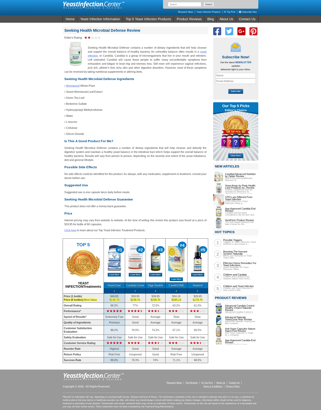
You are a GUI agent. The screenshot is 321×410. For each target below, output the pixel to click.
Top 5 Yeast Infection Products (148, 19)
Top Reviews (191, 382)
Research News (185, 12)
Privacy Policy (233, 386)
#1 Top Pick (229, 12)
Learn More (114, 275)
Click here (70, 230)
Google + (241, 31)
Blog (210, 19)
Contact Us (247, 19)
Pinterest (253, 31)
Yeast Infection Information (100, 19)
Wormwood (73, 85)
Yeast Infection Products (209, 12)
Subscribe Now (249, 12)
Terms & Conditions (212, 386)
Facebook (217, 31)
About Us (226, 19)
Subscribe (236, 91)
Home (70, 19)
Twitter (229, 31)
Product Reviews (189, 19)
